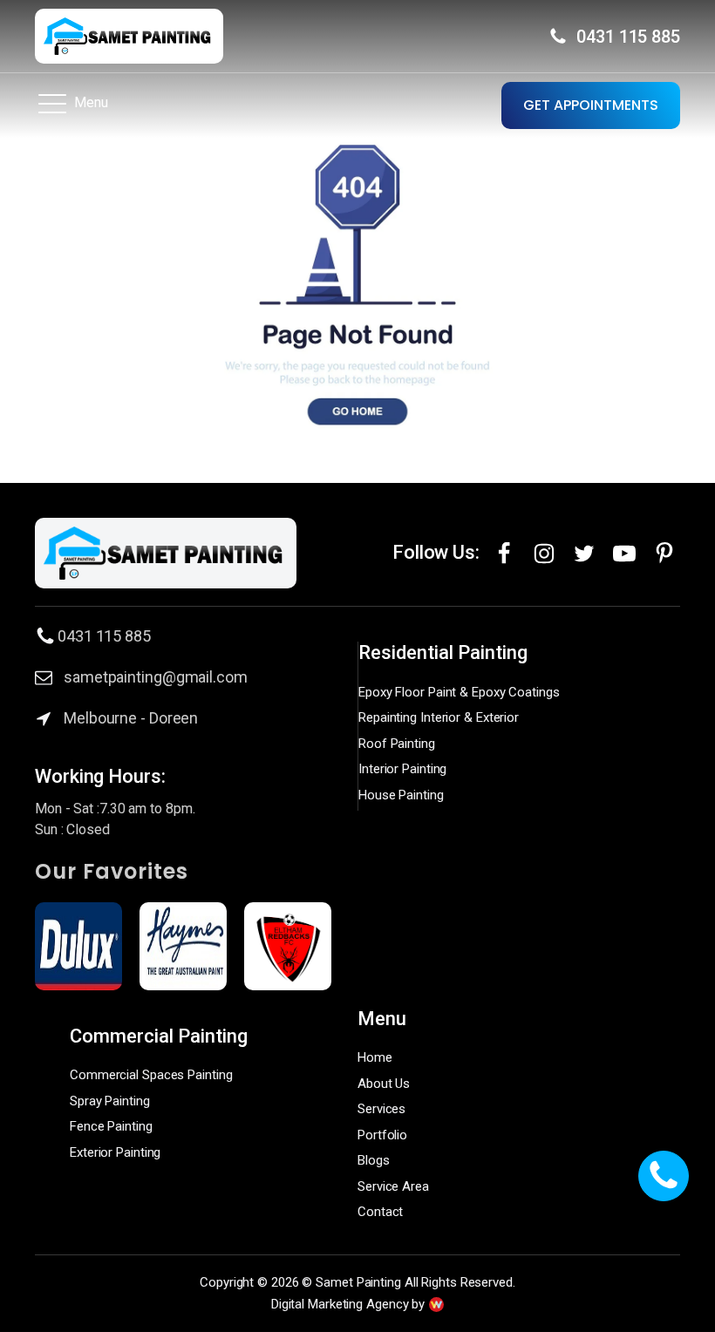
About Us (384, 1083)
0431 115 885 (628, 36)
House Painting (401, 795)
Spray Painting (110, 1101)
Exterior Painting (115, 1152)
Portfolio (382, 1135)
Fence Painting (111, 1126)
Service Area (393, 1186)
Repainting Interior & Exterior (438, 717)
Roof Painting (396, 743)
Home (375, 1057)
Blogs (374, 1160)
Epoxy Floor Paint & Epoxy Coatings (459, 692)
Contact (380, 1212)
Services (381, 1109)
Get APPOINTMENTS (590, 105)
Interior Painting (402, 769)
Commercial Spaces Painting (151, 1075)
